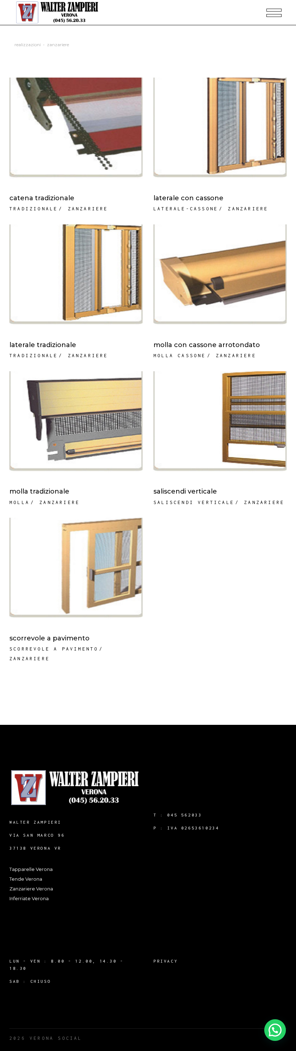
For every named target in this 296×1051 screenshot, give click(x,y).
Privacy (165, 961)
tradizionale (33, 208)
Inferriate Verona (29, 898)
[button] (275, 1030)
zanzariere (88, 208)
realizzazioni (27, 44)
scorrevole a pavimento (53, 649)
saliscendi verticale (193, 502)
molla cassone (179, 355)
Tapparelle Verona (31, 869)
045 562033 (184, 815)
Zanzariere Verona (31, 889)
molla (19, 502)
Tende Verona (25, 879)
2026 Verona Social (45, 1038)
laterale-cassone (185, 208)
